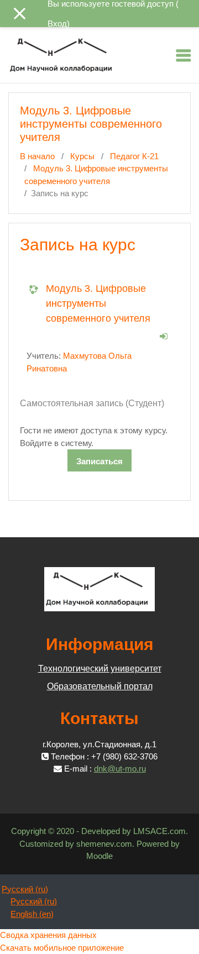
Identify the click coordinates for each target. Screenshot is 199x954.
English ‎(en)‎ (32, 914)
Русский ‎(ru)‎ (25, 889)
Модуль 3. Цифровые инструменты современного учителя (98, 303)
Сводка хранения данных (48, 935)
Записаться (99, 461)
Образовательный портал (100, 686)
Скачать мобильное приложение (62, 947)
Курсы (82, 156)
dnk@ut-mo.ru (120, 768)
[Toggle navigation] (183, 55)
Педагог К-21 (134, 156)
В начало (37, 156)
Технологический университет (99, 668)
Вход (57, 23)
